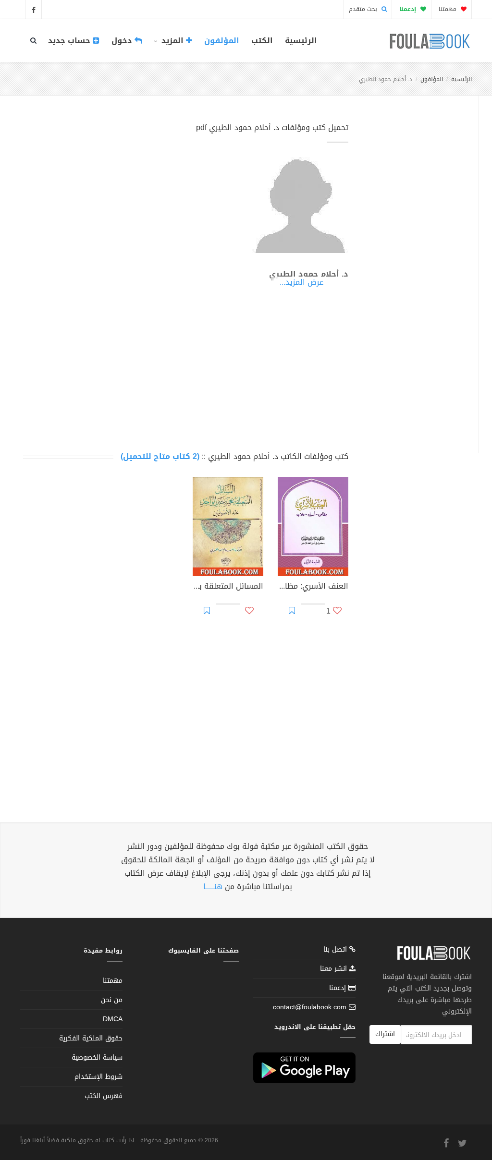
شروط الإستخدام (98, 1076)
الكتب (262, 40)
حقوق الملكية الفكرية (91, 1038)
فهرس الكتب (104, 1095)
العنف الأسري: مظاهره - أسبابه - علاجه (313, 587)
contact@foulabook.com (309, 1007)
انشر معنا (334, 968)
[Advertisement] (418, 275)
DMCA (113, 1019)
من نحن (112, 999)
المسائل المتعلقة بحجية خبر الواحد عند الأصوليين (228, 587)
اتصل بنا (336, 950)
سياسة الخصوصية (97, 1057)
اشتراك (385, 1033)
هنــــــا (212, 886)
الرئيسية (301, 40)
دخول (123, 40)
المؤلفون (221, 40)
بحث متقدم (364, 9)
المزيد (172, 40)
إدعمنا (338, 987)
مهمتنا (448, 9)
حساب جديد (70, 40)
